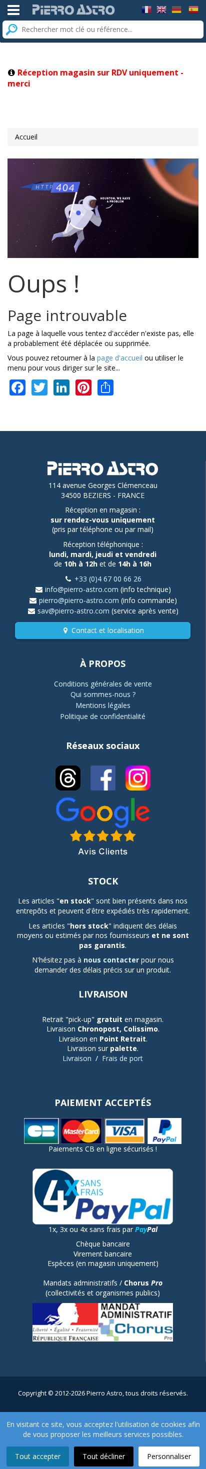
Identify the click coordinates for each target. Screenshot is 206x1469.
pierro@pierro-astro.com (79, 600)
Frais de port (122, 1058)
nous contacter (111, 959)
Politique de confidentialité (103, 716)
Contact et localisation (108, 630)
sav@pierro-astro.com (74, 611)
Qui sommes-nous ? (103, 694)
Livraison (77, 1058)
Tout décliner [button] (103, 1456)
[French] (147, 9)
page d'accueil (119, 357)
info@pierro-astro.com (81, 589)
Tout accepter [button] (37, 1456)
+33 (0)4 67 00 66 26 (108, 579)
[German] (177, 9)
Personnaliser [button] (169, 1456)
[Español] (193, 9)
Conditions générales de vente (103, 683)
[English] (161, 9)
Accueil (26, 137)
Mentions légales (103, 705)
